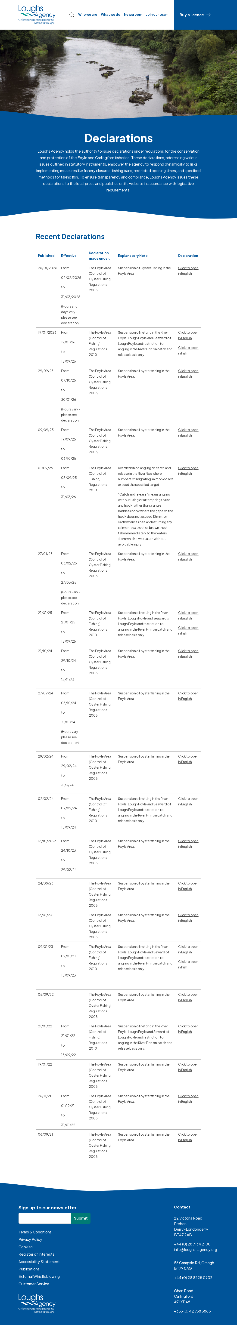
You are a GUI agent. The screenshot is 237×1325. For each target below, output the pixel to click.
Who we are (87, 14)
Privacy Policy (30, 1239)
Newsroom (133, 14)
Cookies (26, 1246)
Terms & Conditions (35, 1231)
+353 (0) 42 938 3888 (192, 1311)
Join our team (157, 14)
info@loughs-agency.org (195, 1249)
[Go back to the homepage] (37, 15)
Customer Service (34, 1283)
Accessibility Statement (39, 1261)
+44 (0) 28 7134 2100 (192, 1244)
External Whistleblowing (39, 1276)
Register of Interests (36, 1254)
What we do (110, 14)
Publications (29, 1268)
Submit (81, 1218)
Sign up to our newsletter (48, 1207)
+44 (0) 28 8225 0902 (193, 1277)
